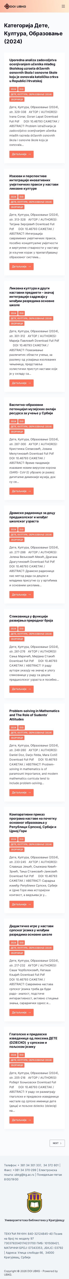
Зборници (17, 99)
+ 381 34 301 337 (29, 1165)
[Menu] (63, 6)
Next (56, 1143)
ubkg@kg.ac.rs (24, 1174)
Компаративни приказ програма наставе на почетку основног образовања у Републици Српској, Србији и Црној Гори (33, 822)
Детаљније (23, 153)
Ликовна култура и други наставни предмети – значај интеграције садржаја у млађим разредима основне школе (32, 296)
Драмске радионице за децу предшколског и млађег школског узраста (32, 517)
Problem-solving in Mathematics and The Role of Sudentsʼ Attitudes (34, 715)
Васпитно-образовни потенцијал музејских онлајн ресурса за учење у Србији (32, 409)
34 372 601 (51, 1165)
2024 (13, 89)
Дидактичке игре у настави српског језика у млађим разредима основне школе (31, 930)
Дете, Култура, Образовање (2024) (31, 94)
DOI (21, 89)
